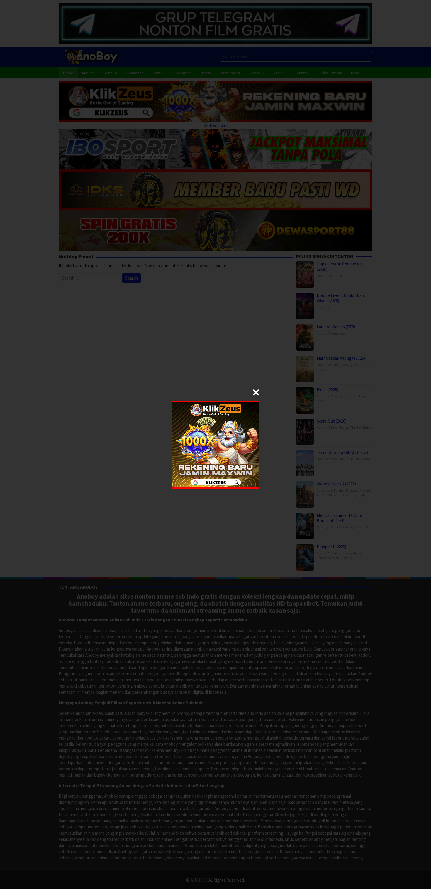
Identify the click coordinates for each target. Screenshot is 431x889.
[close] (255, 392)
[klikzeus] (215, 444)
